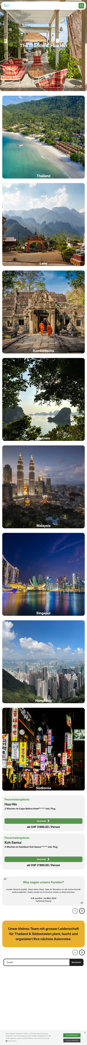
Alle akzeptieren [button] (72, 1035)
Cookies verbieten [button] (72, 1040)
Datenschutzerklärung (41, 1038)
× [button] (85, 1033)
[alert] (43, 1038)
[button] (30, 1041)
